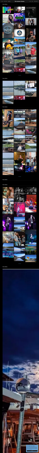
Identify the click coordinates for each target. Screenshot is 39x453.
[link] (19, 1)
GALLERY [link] (9, 1)
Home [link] (2, 1)
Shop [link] (32, 1)
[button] (37, 1)
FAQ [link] (30, 1)
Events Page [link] (5, 1)
